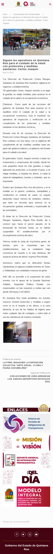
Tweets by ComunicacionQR (16, 522)
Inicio (5, 14)
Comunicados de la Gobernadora (26, 14)
